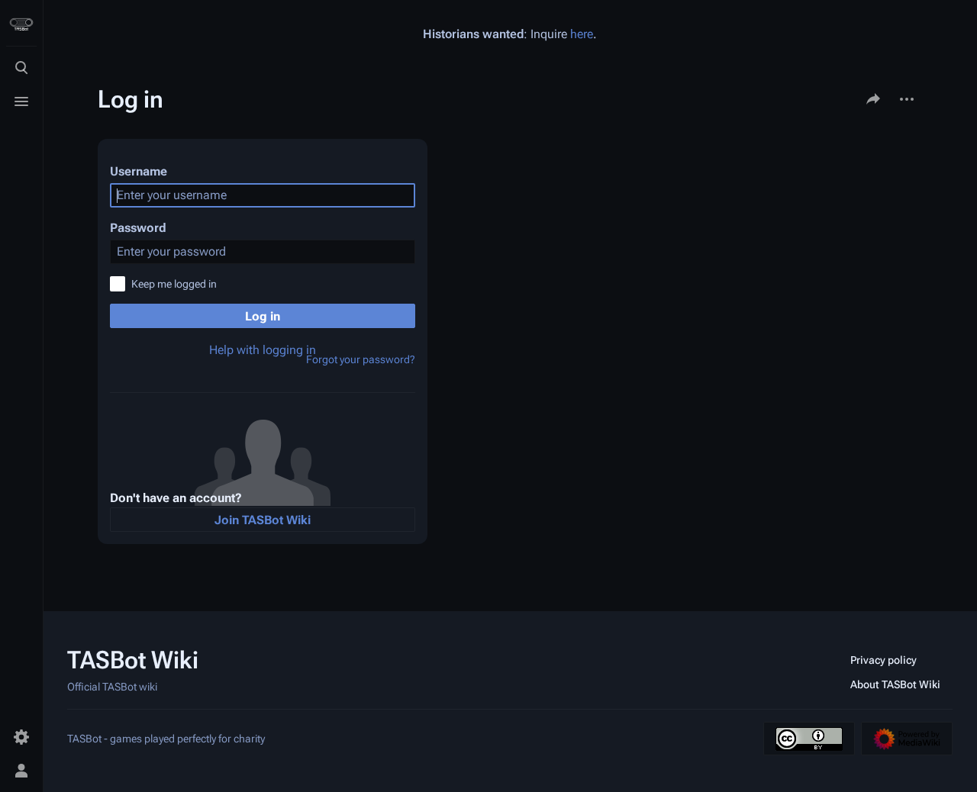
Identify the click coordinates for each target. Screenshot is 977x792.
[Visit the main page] (21, 24)
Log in (262, 316)
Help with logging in (262, 350)
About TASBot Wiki (895, 684)
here (581, 34)
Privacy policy (883, 660)
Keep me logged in (174, 284)
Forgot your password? (360, 359)
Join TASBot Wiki (262, 520)
